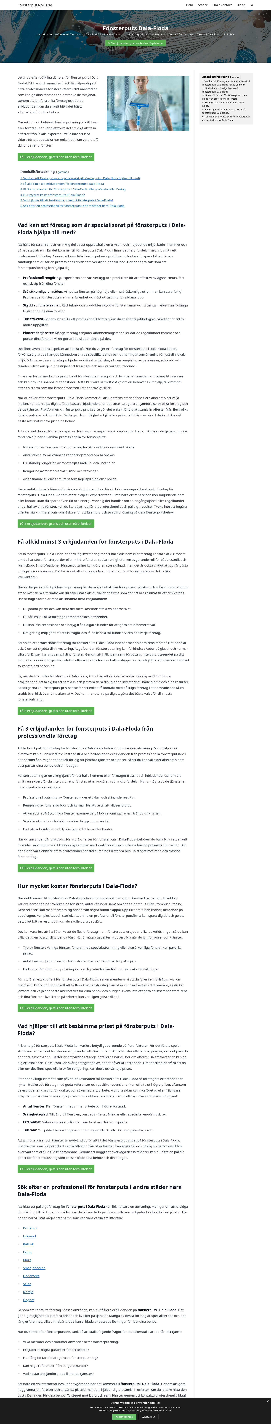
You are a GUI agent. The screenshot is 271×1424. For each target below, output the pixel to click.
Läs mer (168, 1410)
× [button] (267, 1401)
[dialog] (135, 1411)
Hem (189, 5)
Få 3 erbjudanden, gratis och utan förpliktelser (135, 43)
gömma (62, 172)
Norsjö (28, 1292)
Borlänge (30, 1228)
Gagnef (28, 1300)
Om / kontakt (222, 5)
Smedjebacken (34, 1268)
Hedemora (31, 1276)
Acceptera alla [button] (124, 1417)
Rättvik (28, 1244)
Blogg (241, 5)
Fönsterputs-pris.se (35, 5)
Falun (27, 1252)
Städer (202, 5)
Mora (27, 1260)
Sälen (27, 1284)
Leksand (29, 1236)
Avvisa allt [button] (148, 1417)
